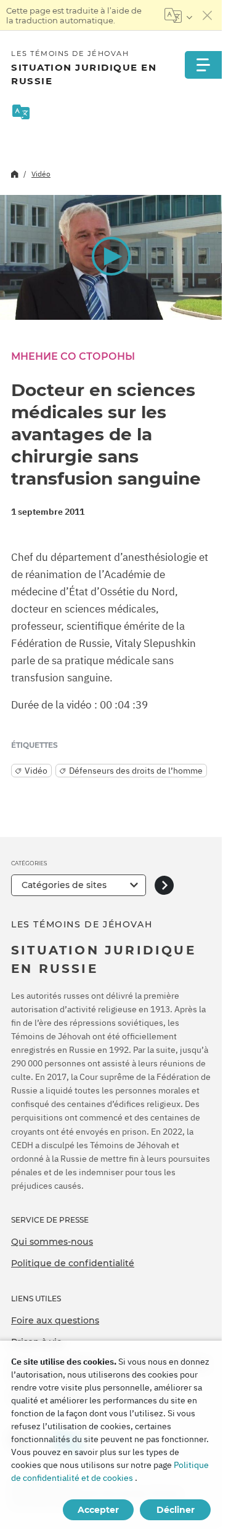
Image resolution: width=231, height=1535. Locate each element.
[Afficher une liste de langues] (178, 15)
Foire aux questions (55, 1320)
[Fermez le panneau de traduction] (208, 15)
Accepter (98, 1509)
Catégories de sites (64, 884)
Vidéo (41, 173)
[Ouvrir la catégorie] (164, 885)
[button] (110, 256)
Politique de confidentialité (72, 1263)
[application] (111, 257)
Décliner (175, 1509)
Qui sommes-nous (52, 1241)
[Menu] (203, 65)
